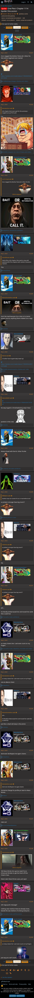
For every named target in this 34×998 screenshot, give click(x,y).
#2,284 (31, 253)
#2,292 (31, 640)
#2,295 (31, 750)
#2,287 (31, 394)
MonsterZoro (18, 622)
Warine (16, 376)
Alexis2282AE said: (7, 398)
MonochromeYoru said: (8, 297)
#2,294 (31, 708)
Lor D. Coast (18, 35)
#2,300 (31, 937)
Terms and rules (13, 984)
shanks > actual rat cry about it (24, 20)
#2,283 (31, 175)
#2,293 (31, 672)
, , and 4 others (17, 152)
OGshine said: (6, 544)
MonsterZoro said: (7, 108)
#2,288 (31, 448)
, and (13, 230)
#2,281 (31, 53)
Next (24, 27)
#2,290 (31, 541)
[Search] (31, 2)
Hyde (15, 86)
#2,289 (31, 492)
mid (24, 18)
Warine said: (5, 356)
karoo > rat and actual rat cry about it (11, 18)
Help (29, 984)
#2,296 (31, 780)
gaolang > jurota (23, 14)
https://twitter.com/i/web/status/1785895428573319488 (16, 365)
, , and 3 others (17, 649)
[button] (2, 2)
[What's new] (28, 2)
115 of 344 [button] (17, 27)
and (9, 517)
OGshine (17, 474)
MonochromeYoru (20, 157)
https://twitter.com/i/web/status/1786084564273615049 (16, 77)
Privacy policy (23, 984)
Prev (9, 27)
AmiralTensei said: (7, 257)
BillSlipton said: (6, 496)
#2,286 (31, 352)
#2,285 (31, 294)
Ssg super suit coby (20, 235)
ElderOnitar (18, 762)
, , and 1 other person (15, 370)
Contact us (4, 984)
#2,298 (31, 848)
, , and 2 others (15, 81)
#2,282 (31, 104)
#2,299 (31, 901)
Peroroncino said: (7, 852)
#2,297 (31, 819)
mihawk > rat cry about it (8, 20)
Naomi (16, 883)
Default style (6, 981)
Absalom (4, 14)
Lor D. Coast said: (7, 179)
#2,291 (31, 585)
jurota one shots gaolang (8, 16)
